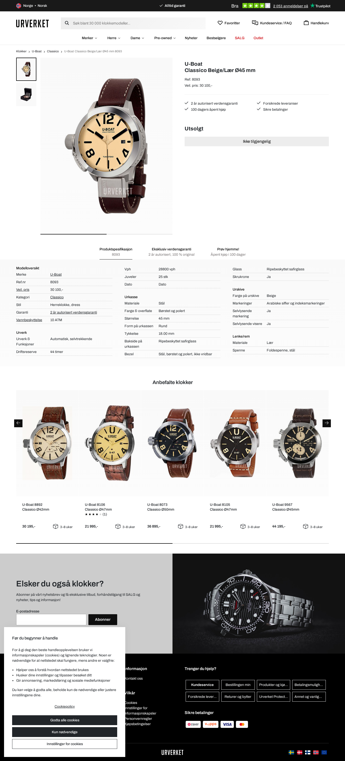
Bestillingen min (238, 685)
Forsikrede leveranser (280, 103)
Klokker (21, 51)
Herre (111, 38)
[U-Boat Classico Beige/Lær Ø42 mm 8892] (47, 443)
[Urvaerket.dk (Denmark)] (300, 752)
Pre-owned (163, 38)
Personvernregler (138, 719)
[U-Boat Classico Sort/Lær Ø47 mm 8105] (235, 443)
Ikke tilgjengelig (257, 141)
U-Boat (37, 51)
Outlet (258, 38)
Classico (53, 51)
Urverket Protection (274, 697)
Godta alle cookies (64, 720)
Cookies (130, 703)
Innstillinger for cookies (65, 744)
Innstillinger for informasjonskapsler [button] (140, 710)
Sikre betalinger (275, 109)
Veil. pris (22, 290)
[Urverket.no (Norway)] (316, 752)
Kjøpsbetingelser (137, 724)
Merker (87, 38)
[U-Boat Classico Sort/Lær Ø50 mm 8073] (172, 443)
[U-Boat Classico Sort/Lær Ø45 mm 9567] (297, 443)
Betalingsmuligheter (310, 685)
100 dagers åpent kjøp (208, 109)
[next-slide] (327, 423)
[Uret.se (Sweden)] (292, 752)
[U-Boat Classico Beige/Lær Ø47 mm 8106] (110, 443)
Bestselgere (216, 38)
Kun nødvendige (65, 732)
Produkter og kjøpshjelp (274, 685)
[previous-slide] (18, 423)
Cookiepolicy (65, 706)
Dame (135, 38)
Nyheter (191, 38)
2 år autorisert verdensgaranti (214, 103)
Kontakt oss (133, 678)
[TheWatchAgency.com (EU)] (324, 752)
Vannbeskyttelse (29, 320)
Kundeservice (202, 685)
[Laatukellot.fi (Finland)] (308, 752)
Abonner (103, 619)
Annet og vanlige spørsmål (310, 697)
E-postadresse (27, 611)
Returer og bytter (238, 697)
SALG (239, 38)
